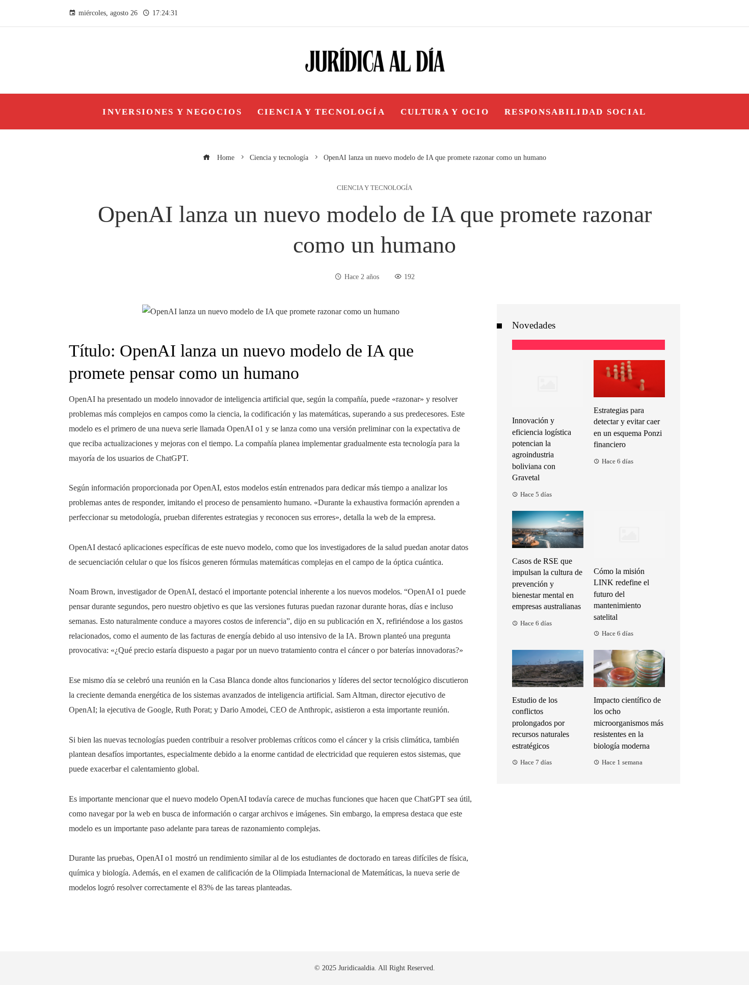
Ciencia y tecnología (374, 188)
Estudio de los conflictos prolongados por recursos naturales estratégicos (540, 723)
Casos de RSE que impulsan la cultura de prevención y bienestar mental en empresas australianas (547, 584)
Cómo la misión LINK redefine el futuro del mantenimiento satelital (621, 594)
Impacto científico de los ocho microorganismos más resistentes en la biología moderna (628, 723)
